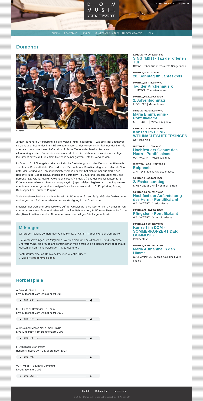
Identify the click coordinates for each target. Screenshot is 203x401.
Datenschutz (170, 3)
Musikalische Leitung (107, 33)
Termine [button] (55, 33)
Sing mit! (87, 33)
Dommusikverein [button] (132, 33)
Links (150, 33)
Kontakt (158, 3)
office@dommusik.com (41, 257)
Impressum (184, 3)
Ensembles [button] (70, 33)
